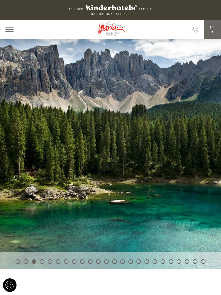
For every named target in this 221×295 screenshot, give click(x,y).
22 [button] (187, 261)
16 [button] (138, 261)
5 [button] (50, 261)
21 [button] (179, 261)
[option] (110, 154)
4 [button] (42, 261)
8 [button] (74, 261)
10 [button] (90, 261)
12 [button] (106, 261)
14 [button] (122, 261)
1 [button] (18, 261)
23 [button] (195, 261)
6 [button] (58, 261)
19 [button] (163, 261)
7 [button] (66, 261)
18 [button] (155, 261)
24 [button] (203, 261)
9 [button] (82, 261)
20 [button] (171, 261)
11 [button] (98, 261)
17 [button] (146, 261)
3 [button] (34, 261)
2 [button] (26, 261)
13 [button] (114, 261)
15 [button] (130, 261)
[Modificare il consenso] (10, 285)
